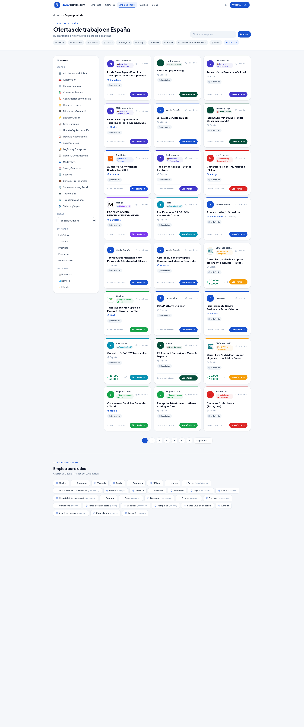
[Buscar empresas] (226, 5)
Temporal (63, 241)
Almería (225, 505)
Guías (155, 4)
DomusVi (220, 298)
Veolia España (173, 110)
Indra (168, 202)
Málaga (141, 42)
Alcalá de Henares (72, 513)
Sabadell (137, 505)
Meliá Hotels (222, 155)
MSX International (125, 60)
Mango (119, 202)
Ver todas (230, 42)
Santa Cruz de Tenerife (199, 505)
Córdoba (158, 490)
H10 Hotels (221, 391)
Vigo (202, 490)
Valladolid (179, 490)
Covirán (120, 296)
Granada (109, 498)
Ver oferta (137, 94)
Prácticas (63, 247)
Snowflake (171, 298)
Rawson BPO (122, 343)
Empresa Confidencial (125, 391)
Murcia (156, 42)
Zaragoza (125, 42)
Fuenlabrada (107, 513)
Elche (132, 498)
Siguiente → (203, 440)
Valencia (94, 42)
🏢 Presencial (65, 274)
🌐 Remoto (64, 280)
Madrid (61, 42)
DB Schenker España (224, 247)
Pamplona (167, 505)
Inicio (59, 15)
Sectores (110, 4)
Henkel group (173, 61)
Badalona (160, 498)
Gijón (228, 490)
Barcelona (77, 42)
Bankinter (121, 155)
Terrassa (219, 498)
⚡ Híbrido (63, 287)
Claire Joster (222, 60)
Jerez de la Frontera (103, 505)
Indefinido (63, 235)
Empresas (96, 4)
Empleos (126, 4)
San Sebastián (223, 216)
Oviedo (190, 498)
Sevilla (109, 42)
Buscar (244, 34)
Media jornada (65, 260)
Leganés (137, 513)
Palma (170, 42)
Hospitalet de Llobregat (77, 498)
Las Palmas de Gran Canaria (193, 42)
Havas (169, 343)
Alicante (139, 490)
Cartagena (69, 505)
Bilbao (217, 42)
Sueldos (143, 4)
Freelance (63, 254)
